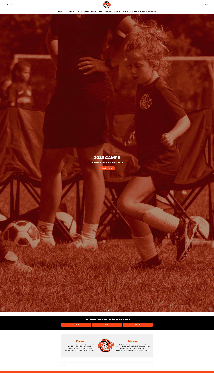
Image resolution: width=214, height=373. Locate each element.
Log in (206, 4)
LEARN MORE (107, 168)
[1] (106, 310)
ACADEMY (76, 324)
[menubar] (107, 12)
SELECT (107, 324)
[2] (108, 310)
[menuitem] (61, 12)
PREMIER (138, 324)
